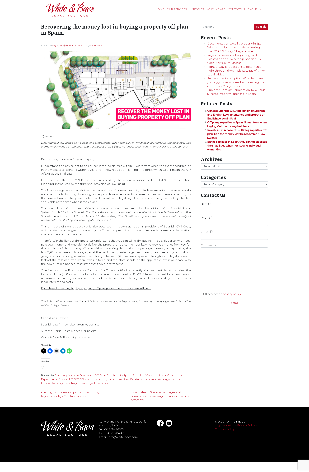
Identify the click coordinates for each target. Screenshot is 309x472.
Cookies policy (224, 429)
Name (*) (206, 203)
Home (159, 9)
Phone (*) (207, 217)
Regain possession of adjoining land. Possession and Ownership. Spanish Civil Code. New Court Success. (234, 59)
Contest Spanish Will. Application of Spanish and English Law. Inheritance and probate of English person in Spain (236, 114)
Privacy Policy (246, 425)
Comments (208, 245)
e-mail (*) (207, 231)
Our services (177, 9)
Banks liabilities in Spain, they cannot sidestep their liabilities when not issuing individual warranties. (237, 145)
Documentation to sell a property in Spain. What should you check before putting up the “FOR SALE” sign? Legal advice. (236, 47)
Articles (197, 9)
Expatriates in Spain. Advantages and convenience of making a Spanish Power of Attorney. (160, 396)
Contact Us (236, 9)
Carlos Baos (96, 45)
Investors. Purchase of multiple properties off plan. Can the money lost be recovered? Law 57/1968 (236, 134)
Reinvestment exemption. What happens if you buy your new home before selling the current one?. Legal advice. (236, 82)
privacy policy (232, 294)
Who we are (216, 9)
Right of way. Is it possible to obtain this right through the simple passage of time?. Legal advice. (236, 70)
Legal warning (225, 425)
